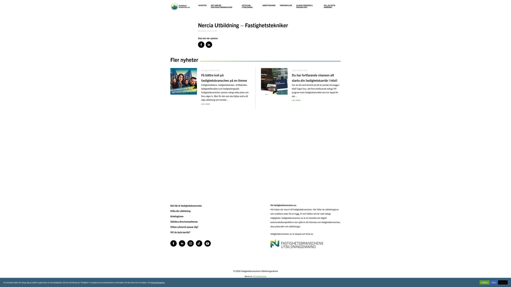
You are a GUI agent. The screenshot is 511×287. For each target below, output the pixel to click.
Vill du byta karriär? (329, 6)
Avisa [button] (494, 282)
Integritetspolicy (158, 282)
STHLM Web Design (259, 276)
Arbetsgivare (268, 5)
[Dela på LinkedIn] (209, 44)
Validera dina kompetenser (184, 221)
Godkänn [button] (484, 282)
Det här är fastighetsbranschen (221, 6)
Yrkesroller (286, 5)
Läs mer (205, 104)
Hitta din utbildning (247, 6)
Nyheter (202, 5)
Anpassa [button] (503, 282)
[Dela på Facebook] (201, 44)
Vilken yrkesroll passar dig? (304, 6)
